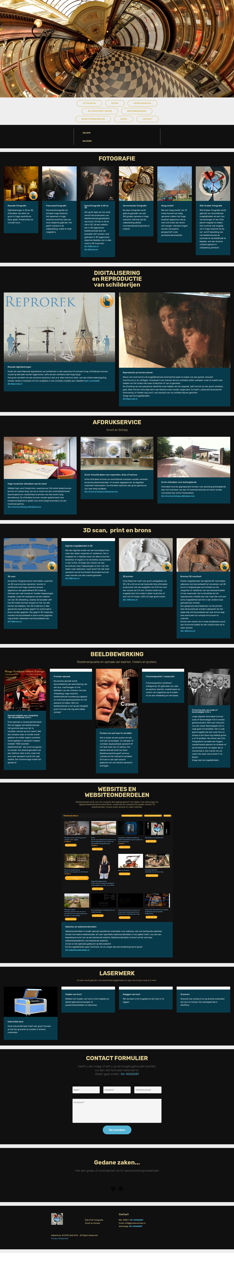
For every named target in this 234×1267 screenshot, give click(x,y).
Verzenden (117, 1130)
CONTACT (147, 119)
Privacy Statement (59, 1238)
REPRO (114, 103)
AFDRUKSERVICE (142, 103)
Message (76, 1097)
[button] (117, 132)
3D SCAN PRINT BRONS (100, 111)
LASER (123, 119)
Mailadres (107, 1084)
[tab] (117, 133)
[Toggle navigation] (230, 4)
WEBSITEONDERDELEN (93, 119)
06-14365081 (130, 1074)
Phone (137, 1084)
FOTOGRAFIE (89, 103)
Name (75, 1084)
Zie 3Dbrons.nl (72, 578)
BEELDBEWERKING (136, 111)
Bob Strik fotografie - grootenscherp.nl (31, 5)
